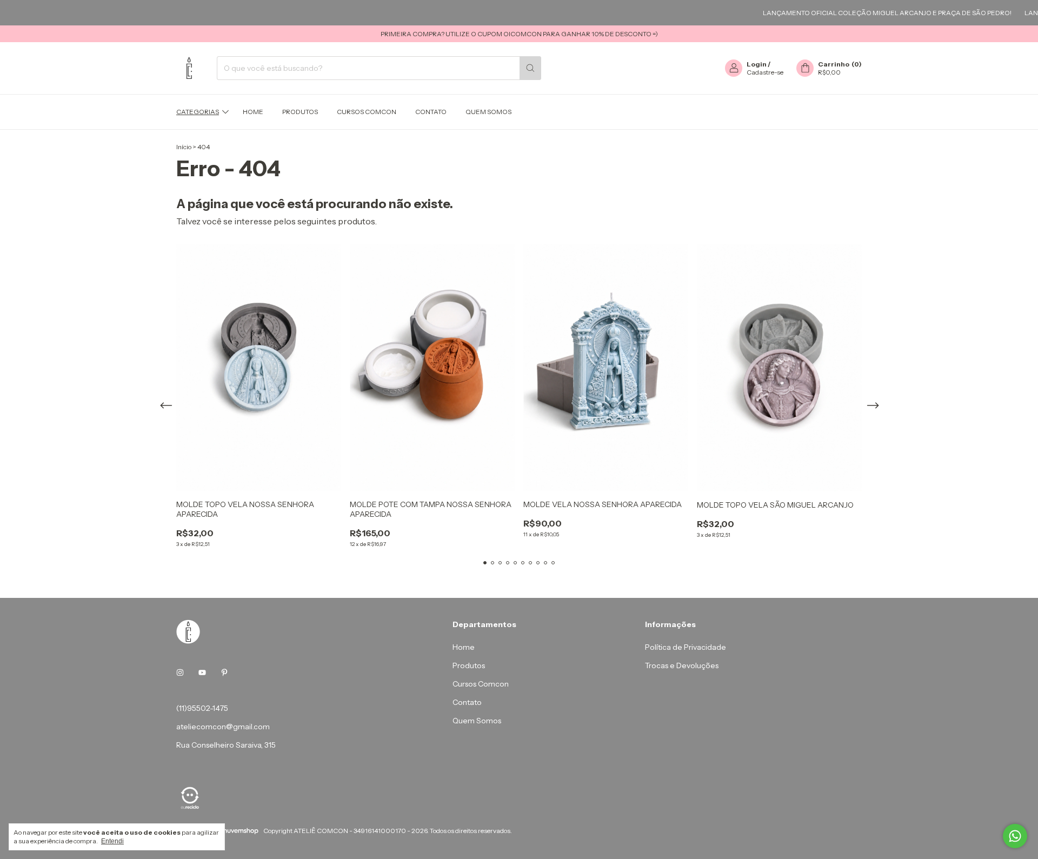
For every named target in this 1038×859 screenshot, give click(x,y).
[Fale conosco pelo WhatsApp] (1015, 836)
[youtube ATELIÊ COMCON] (202, 672)
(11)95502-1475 (202, 708)
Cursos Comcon (366, 112)
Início (183, 147)
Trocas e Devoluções (681, 665)
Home (253, 112)
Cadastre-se (765, 72)
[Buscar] (530, 68)
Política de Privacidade (685, 647)
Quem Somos (488, 112)
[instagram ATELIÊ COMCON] (180, 672)
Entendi (112, 841)
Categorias (197, 112)
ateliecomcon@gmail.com (223, 726)
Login (757, 64)
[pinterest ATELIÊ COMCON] (224, 672)
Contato (431, 112)
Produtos (300, 112)
